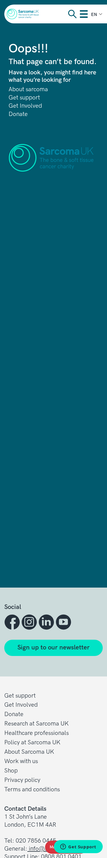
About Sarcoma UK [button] (29, 751)
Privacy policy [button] (22, 780)
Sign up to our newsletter (53, 647)
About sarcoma (28, 89)
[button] (12, 622)
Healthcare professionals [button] (36, 733)
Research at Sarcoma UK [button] (36, 723)
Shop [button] (11, 770)
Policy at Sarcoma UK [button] (32, 742)
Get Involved (25, 106)
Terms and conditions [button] (32, 789)
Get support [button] (20, 695)
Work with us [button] (21, 761)
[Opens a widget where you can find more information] (78, 847)
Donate (18, 114)
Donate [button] (13, 714)
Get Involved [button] (21, 704)
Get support (24, 97)
